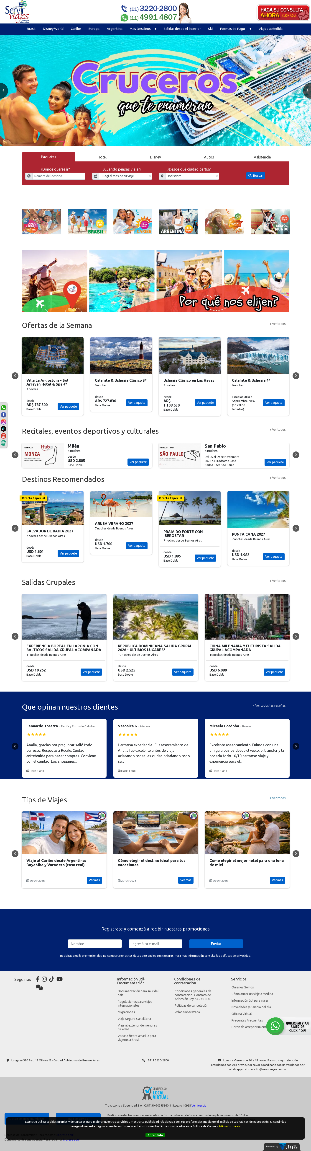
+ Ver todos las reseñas (269, 705)
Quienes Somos (243, 987)
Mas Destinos (140, 29)
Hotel (102, 157)
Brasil (31, 29)
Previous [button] (15, 375)
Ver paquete (75, 402)
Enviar (216, 944)
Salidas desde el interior (182, 29)
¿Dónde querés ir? (55, 169)
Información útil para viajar (250, 1000)
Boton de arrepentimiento (250, 1027)
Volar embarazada (187, 1012)
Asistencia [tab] (262, 157)
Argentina (114, 29)
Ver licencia (198, 1105)
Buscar (257, 175)
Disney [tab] (155, 157)
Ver (59, 462)
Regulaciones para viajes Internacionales (135, 1003)
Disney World (53, 29)
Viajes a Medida (271, 29)
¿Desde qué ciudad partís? (189, 169)
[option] (155, 90)
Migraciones (126, 1012)
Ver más (94, 880)
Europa (93, 29)
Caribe (76, 29)
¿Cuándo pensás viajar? (122, 169)
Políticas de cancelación (191, 1005)
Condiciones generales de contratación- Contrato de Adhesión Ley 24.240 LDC (193, 995)
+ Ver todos (278, 324)
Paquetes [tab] (48, 157)
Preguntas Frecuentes (247, 1020)
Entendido (155, 1134)
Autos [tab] (209, 157)
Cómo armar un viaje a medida (252, 994)
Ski (210, 29)
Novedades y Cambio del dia (251, 1007)
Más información (230, 1126)
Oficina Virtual (242, 1014)
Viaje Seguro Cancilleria (134, 1019)
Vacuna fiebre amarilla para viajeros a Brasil (137, 1038)
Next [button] (296, 375)
